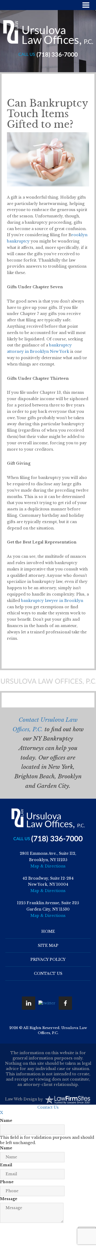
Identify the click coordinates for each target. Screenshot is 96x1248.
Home (48, 931)
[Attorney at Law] (48, 32)
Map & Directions (48, 866)
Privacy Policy (48, 959)
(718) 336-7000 (57, 55)
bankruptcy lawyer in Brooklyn (52, 600)
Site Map (48, 945)
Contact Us (48, 973)
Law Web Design (21, 1099)
